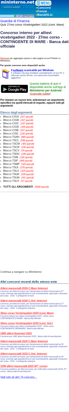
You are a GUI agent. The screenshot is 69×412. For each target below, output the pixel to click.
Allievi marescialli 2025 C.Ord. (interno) (23, 353)
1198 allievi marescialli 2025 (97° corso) (23, 366)
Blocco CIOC (18, 123)
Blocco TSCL (18, 140)
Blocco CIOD (18, 126)
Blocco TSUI (18, 167)
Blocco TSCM (18, 143)
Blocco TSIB (18, 157)
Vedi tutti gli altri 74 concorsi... (18, 377)
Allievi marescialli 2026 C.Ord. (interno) (23, 300)
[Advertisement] (34, 229)
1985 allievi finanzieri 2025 (16, 333)
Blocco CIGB (18, 120)
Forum (41, 11)
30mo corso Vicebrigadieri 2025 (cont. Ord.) (26, 323)
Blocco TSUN (18, 177)
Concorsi (43, 7)
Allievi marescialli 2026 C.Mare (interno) (24, 288)
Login (18, 16)
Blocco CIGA (18, 116)
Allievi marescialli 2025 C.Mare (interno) (24, 341)
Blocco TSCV (17, 150)
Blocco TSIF (17, 160)
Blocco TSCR (18, 147)
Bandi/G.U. (44, 14)
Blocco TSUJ (18, 170)
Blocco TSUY (17, 180)
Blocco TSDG (18, 153)
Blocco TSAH (18, 136)
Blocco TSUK (18, 174)
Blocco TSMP (18, 164)
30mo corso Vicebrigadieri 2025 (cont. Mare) (27, 313)
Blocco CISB (18, 130)
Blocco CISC (18, 133)
